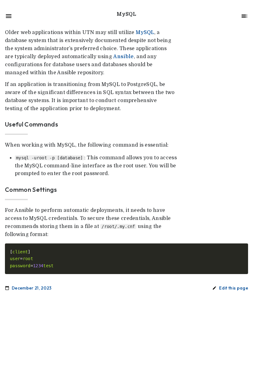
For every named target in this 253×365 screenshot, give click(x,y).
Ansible (123, 56)
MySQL (145, 32)
